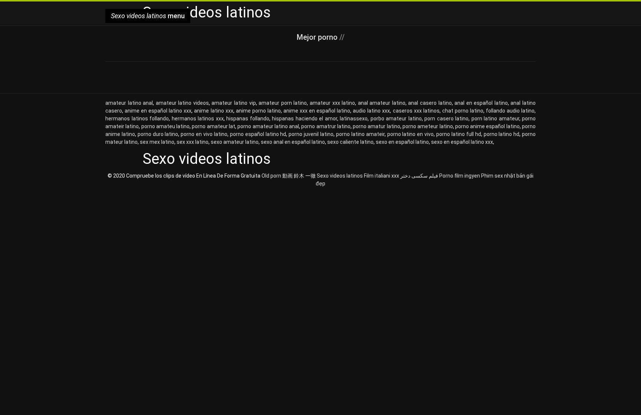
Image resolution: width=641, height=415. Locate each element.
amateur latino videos (182, 103)
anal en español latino (481, 103)
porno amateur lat (213, 126)
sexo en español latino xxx (462, 142)
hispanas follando (247, 118)
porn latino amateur (495, 118)
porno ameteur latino (427, 126)
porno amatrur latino (326, 126)
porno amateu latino (165, 126)
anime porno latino (258, 111)
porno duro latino (158, 134)
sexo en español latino (402, 142)
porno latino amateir (360, 134)
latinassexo (354, 118)
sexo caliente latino (350, 142)
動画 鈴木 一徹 (299, 176)
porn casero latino (446, 118)
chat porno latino (462, 111)
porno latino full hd (458, 134)
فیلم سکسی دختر (419, 176)
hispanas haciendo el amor (304, 118)
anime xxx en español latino (316, 111)
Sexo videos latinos (340, 176)
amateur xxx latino (332, 103)
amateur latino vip (233, 103)
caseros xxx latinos (416, 111)
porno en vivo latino (204, 134)
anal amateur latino (381, 103)
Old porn (271, 176)
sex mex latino (157, 142)
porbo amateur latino (396, 118)
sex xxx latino (192, 142)
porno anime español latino (487, 126)
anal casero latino (429, 103)
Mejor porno (318, 37)
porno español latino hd (258, 134)
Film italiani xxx (381, 176)
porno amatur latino (376, 126)
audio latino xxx (371, 111)
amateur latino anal (129, 103)
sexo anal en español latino (293, 142)
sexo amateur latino (235, 142)
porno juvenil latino (311, 134)
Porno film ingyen (459, 176)
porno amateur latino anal (268, 126)
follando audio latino (510, 111)
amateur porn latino (283, 103)
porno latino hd (502, 134)
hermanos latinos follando (137, 118)
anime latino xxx (213, 111)
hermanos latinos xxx (198, 118)
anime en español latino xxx (158, 111)
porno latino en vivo (410, 134)
